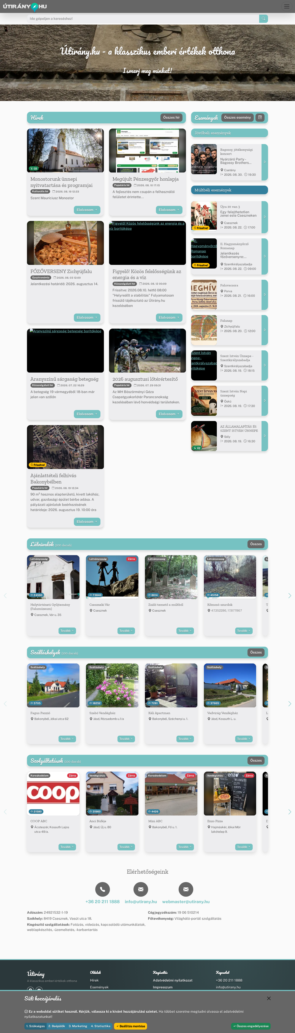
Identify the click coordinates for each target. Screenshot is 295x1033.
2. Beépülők (56, 1026)
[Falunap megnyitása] (265, 330)
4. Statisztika (100, 1026)
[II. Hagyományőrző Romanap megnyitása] (265, 256)
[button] (290, 595)
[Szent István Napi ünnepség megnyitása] (265, 401)
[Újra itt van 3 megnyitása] (265, 217)
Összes (256, 544)
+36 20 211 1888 (229, 980)
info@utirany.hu (228, 987)
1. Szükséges (35, 1026)
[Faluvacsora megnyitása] (265, 295)
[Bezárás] (268, 998)
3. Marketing (78, 1026)
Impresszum (163, 987)
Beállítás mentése (132, 1026)
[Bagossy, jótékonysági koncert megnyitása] (265, 162)
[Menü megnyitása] (286, 6)
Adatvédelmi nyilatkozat (172, 980)
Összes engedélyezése (252, 1026)
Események (99, 987)
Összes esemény (237, 117)
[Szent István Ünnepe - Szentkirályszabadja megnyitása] (265, 365)
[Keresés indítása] (263, 19)
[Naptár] (260, 117)
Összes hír (171, 117)
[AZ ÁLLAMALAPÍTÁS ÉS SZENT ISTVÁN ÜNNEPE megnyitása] (265, 436)
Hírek (94, 980)
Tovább (65, 630)
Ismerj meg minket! (147, 70)
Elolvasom (85, 210)
